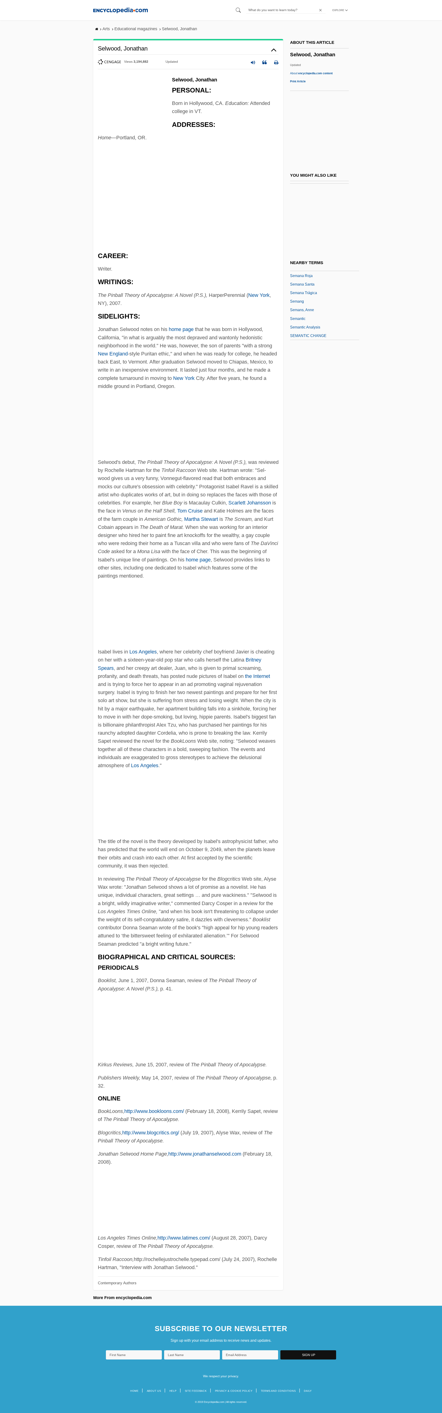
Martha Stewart (201, 519)
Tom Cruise (190, 511)
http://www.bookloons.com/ (154, 1111)
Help (173, 1390)
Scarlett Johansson (249, 503)
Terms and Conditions (278, 1390)
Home (134, 1390)
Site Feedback (196, 1390)
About (311, 73)
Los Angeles (143, 652)
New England (113, 354)
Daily (308, 1390)
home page (181, 329)
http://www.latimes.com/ (183, 1238)
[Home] (120, 10)
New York (259, 295)
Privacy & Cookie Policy (234, 1390)
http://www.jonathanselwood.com (204, 1154)
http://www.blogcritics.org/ (150, 1133)
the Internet (257, 676)
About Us (154, 1390)
